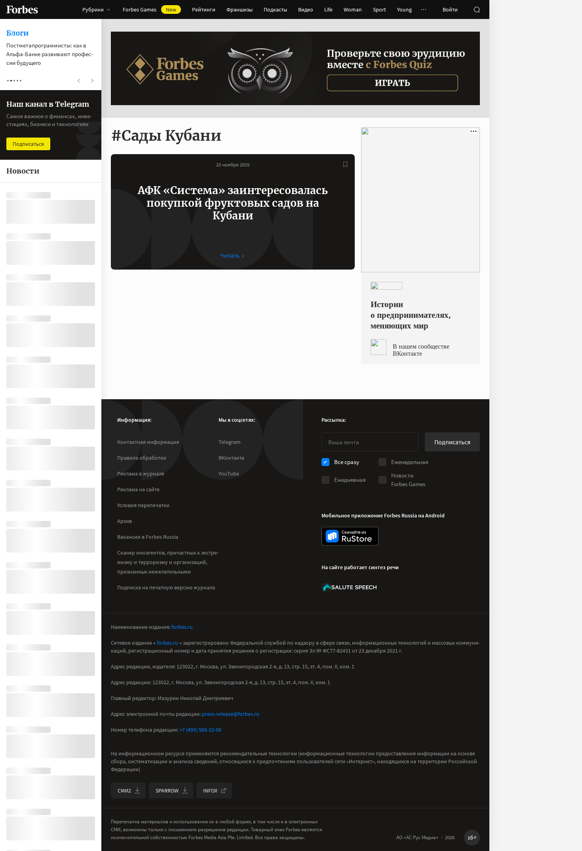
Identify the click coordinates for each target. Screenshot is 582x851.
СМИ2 (124, 790)
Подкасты (275, 9)
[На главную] (22, 9)
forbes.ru (182, 626)
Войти (450, 9)
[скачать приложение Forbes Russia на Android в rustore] (349, 536)
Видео (305, 9)
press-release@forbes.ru (230, 713)
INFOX (210, 790)
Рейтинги (203, 9)
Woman (353, 9)
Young (404, 9)
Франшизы (239, 9)
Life (328, 9)
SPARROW (167, 790)
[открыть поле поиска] (476, 9)
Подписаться (452, 442)
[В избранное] (345, 164)
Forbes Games (149, 9)
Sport (379, 9)
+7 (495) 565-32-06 (200, 729)
